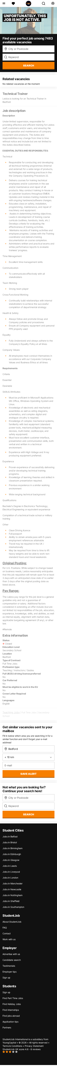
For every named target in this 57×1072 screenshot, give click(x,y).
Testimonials (9, 965)
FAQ (5, 927)
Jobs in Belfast (10, 836)
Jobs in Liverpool (11, 871)
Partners (7, 1027)
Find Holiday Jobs (12, 1004)
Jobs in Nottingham (12, 895)
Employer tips (9, 971)
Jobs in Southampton (13, 907)
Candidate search (12, 960)
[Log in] (52, 3)
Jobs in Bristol (10, 842)
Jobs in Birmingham (12, 848)
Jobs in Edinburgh (12, 854)
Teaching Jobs (11, 712)
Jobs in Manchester (12, 883)
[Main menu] (3, 3)
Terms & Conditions (12, 1046)
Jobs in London (10, 877)
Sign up (6, 977)
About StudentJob (12, 921)
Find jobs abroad (11, 1015)
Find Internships (11, 1010)
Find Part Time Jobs (13, 998)
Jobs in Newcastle (12, 889)
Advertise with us (11, 954)
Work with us (9, 939)
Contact (7, 933)
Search (28, 65)
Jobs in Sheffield (11, 901)
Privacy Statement (34, 1046)
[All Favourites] (13, 3)
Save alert (28, 773)
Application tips (10, 1021)
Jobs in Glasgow (11, 860)
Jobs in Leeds (10, 866)
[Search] (45, 3)
